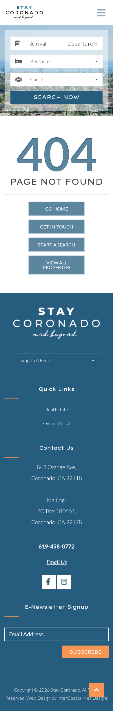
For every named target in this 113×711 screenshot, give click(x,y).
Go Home (56, 208)
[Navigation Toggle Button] (101, 13)
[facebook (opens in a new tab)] (49, 582)
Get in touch (56, 226)
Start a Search (56, 244)
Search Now (56, 97)
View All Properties (56, 265)
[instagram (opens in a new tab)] (64, 582)
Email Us (57, 562)
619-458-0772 (56, 546)
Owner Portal (56, 423)
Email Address (26, 634)
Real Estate (56, 409)
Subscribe (86, 652)
